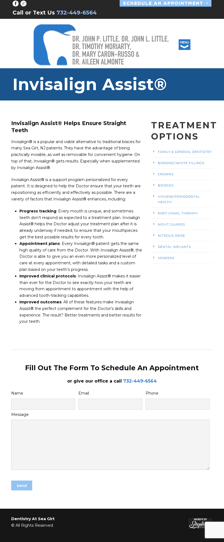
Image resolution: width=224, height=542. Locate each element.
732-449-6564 (140, 381)
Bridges (165, 185)
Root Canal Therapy (178, 213)
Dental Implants (174, 247)
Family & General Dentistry (185, 152)
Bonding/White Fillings (181, 163)
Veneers (166, 258)
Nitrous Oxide (171, 236)
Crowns (165, 174)
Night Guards (171, 224)
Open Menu (184, 44)
